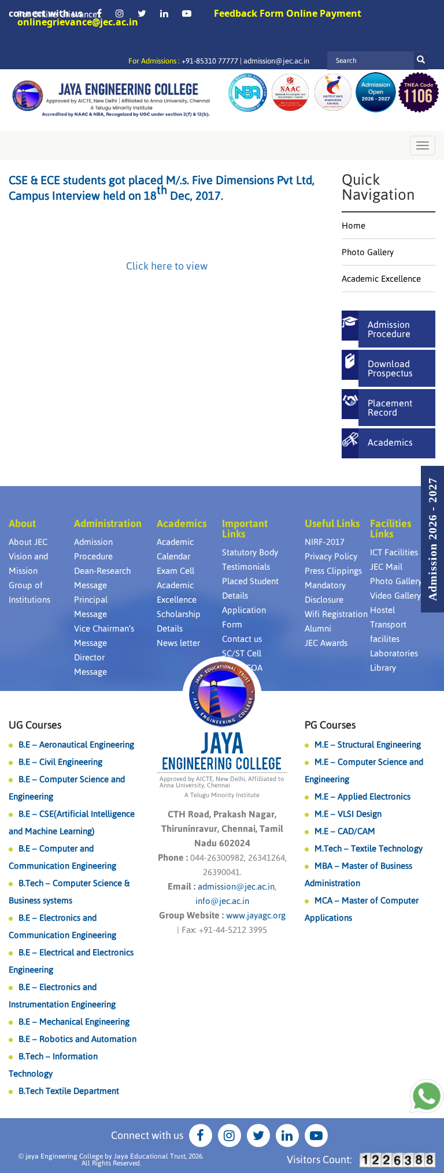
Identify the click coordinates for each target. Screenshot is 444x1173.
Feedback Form (249, 13)
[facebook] (99, 13)
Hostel (382, 610)
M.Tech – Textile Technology (368, 848)
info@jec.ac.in (222, 901)
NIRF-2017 (325, 542)
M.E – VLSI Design (348, 814)
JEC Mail (386, 566)
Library (383, 668)
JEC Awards (326, 643)
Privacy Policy (331, 556)
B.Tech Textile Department (68, 1091)
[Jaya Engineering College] (111, 100)
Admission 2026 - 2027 (432, 539)
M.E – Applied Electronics (362, 796)
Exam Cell (175, 571)
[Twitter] (142, 13)
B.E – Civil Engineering (60, 762)
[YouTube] (186, 13)
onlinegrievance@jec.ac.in (77, 22)
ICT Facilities (394, 552)
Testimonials (246, 566)
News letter (178, 643)
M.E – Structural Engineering (367, 744)
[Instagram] (120, 13)
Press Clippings (333, 571)
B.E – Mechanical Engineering (74, 1021)
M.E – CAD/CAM (344, 831)
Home (353, 225)
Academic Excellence (381, 278)
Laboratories (394, 653)
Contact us (242, 639)
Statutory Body (250, 552)
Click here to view (167, 266)
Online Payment (323, 13)
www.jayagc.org (256, 915)
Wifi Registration (336, 614)
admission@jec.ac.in (276, 61)
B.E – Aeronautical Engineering (76, 744)
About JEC (28, 542)
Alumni (318, 628)
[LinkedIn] (164, 13)
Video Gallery (395, 595)
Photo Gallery (368, 252)
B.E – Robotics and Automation (77, 1039)
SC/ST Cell (241, 653)
